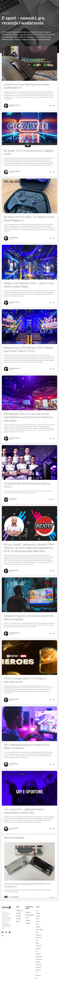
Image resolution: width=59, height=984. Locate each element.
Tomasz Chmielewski (15, 171)
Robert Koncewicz (14, 570)
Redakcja (28, 912)
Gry (16, 247)
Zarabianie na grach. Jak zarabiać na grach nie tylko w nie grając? (29, 617)
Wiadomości (19, 910)
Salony (37, 918)
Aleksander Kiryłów (15, 105)
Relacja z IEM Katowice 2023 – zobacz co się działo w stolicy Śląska (28, 284)
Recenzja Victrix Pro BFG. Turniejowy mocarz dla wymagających (29, 218)
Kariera (38, 921)
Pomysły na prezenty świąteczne (39, 961)
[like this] (53, 105)
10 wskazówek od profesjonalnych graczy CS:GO (27, 485)
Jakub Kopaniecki (14, 237)
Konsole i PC (18, 115)
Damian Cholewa (14, 763)
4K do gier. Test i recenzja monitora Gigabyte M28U (29, 152)
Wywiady (17, 509)
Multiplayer (22, 448)
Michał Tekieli (13, 498)
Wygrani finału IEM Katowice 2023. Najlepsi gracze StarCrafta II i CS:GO (28, 349)
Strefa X (18, 921)
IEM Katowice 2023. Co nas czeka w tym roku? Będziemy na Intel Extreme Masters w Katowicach (28, 417)
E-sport (6, 49)
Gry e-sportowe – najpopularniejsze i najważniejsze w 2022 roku (24, 810)
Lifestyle (18, 916)
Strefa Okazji (39, 929)
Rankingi (18, 918)
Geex (3, 13)
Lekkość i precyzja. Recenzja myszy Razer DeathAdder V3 (26, 86)
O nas (37, 910)
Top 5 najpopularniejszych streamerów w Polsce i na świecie (27, 746)
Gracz (11, 49)
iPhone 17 (38, 967)
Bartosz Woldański (14, 897)
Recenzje (18, 913)
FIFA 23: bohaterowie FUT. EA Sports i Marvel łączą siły (25, 680)
